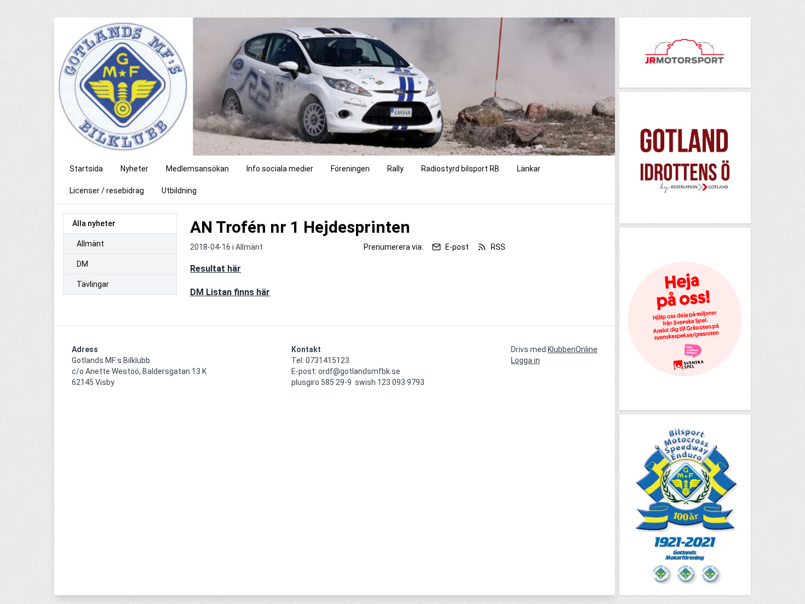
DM (82, 264)
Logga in (525, 360)
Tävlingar (93, 284)
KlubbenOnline (572, 349)
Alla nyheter (94, 223)
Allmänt (90, 243)
